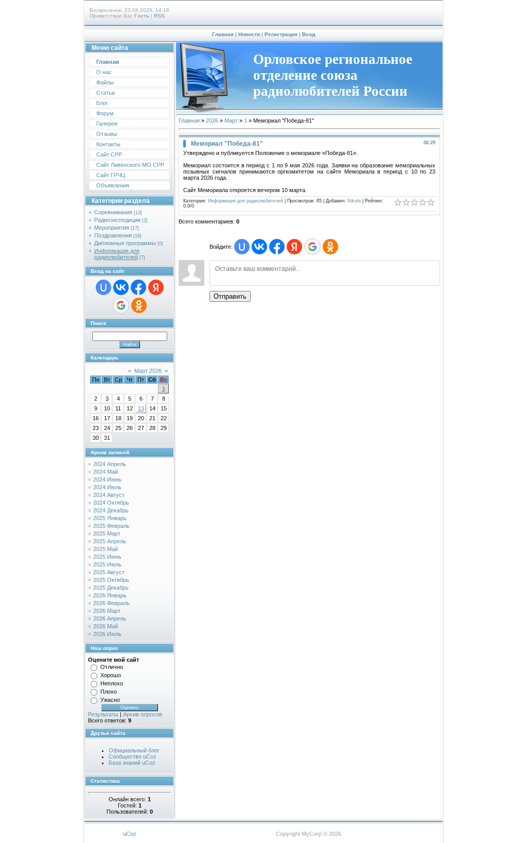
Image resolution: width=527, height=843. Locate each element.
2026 (212, 120)
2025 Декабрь (111, 587)
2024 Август (109, 495)
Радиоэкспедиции (117, 220)
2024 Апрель (109, 464)
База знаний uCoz (132, 763)
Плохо (108, 692)
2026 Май (105, 626)
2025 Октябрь (111, 580)
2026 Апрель (109, 618)
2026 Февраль (111, 603)
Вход (308, 34)
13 (141, 408)
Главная (223, 34)
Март (231, 120)
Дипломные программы (125, 243)
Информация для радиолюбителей (116, 254)
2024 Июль (107, 487)
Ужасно (110, 700)
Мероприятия (111, 228)
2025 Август (109, 572)
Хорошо (110, 675)
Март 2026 (148, 371)
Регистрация (281, 34)
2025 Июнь (107, 557)
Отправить (230, 296)
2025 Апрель (109, 541)
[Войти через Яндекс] (156, 287)
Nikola (354, 200)
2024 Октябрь (111, 503)
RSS (159, 16)
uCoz (129, 834)
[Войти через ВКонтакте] (121, 287)
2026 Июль (107, 634)
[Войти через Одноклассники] (139, 305)
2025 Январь (110, 518)
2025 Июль (107, 564)
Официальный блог (134, 750)
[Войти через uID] (103, 287)
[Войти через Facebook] (138, 287)
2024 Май (105, 472)
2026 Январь (110, 595)
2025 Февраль (111, 526)
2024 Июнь (107, 479)
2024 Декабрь (111, 510)
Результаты (103, 714)
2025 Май (105, 549)
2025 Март (106, 533)
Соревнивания (113, 212)
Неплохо (111, 683)
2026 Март (106, 611)
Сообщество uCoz (132, 756)
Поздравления (113, 235)
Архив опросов (142, 714)
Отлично (111, 667)
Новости (249, 34)
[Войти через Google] (121, 305)
